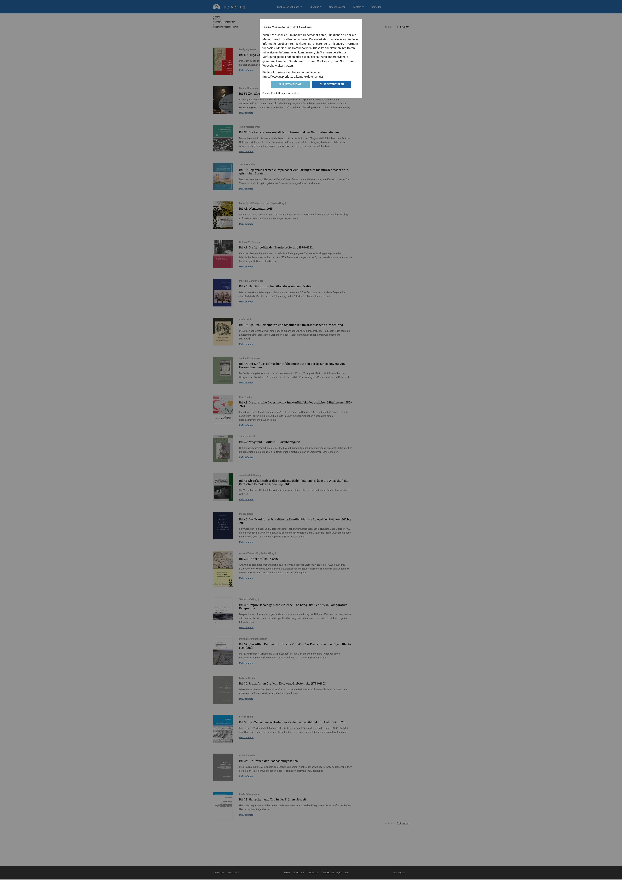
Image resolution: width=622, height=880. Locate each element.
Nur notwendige (290, 84)
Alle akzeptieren (332, 84)
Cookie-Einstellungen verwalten (280, 93)
